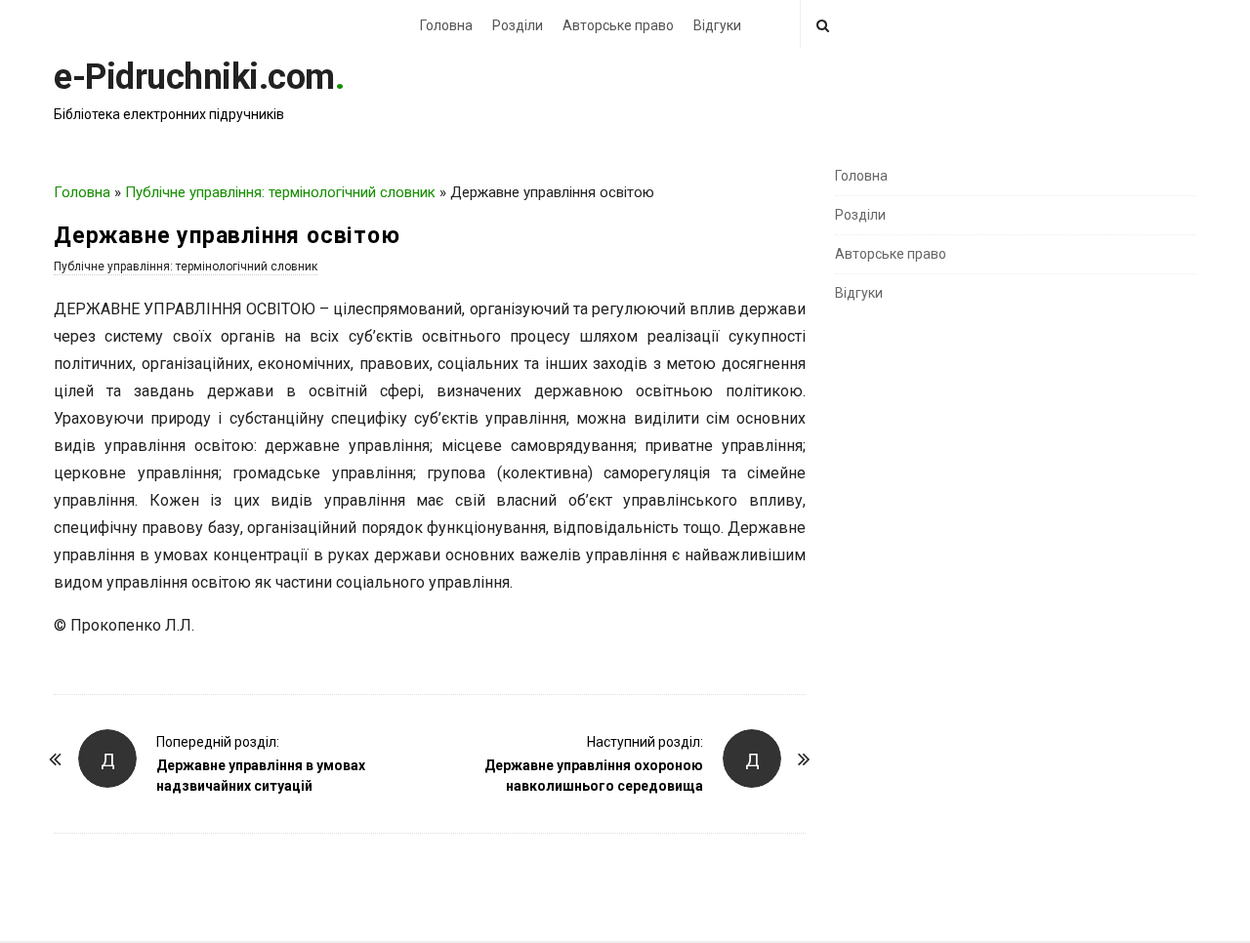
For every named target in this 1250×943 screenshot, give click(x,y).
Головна (446, 25)
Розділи (517, 25)
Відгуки (717, 25)
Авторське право (618, 25)
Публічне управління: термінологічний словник (280, 192)
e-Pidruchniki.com (194, 77)
